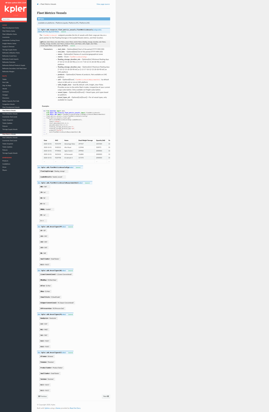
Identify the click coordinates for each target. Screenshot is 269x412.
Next (105, 396)
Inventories (6, 61)
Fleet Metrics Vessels (9, 134)
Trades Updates (7, 147)
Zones (4, 167)
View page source (103, 4)
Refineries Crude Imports (10, 83)
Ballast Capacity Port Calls (10, 125)
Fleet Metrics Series (8, 55)
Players (4, 170)
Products (5, 161)
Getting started (7, 31)
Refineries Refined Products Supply (13, 89)
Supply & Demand (8, 70)
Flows (4, 42)
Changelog (5, 34)
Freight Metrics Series (9, 67)
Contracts (5, 115)
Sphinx (47, 408)
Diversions (5, 122)
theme (58, 408)
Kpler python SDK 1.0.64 (16, 3)
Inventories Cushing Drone (11, 64)
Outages (5, 118)
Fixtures (5, 150)
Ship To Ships (6, 109)
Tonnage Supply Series (9, 73)
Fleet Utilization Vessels (9, 137)
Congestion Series (8, 48)
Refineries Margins (8, 95)
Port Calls (5, 106)
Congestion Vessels (8, 128)
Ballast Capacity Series (9, 45)
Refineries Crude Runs (9, 80)
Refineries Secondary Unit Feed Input (14, 92)
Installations (6, 164)
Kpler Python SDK (8, 28)
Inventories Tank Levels (9, 140)
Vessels (4, 112)
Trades (4, 103)
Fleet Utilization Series (9, 58)
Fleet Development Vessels (11, 131)
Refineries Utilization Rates (11, 76)
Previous (43, 396)
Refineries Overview (8, 86)
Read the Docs (75, 408)
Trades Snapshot (7, 144)
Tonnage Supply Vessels (9, 153)
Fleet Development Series (10, 51)
